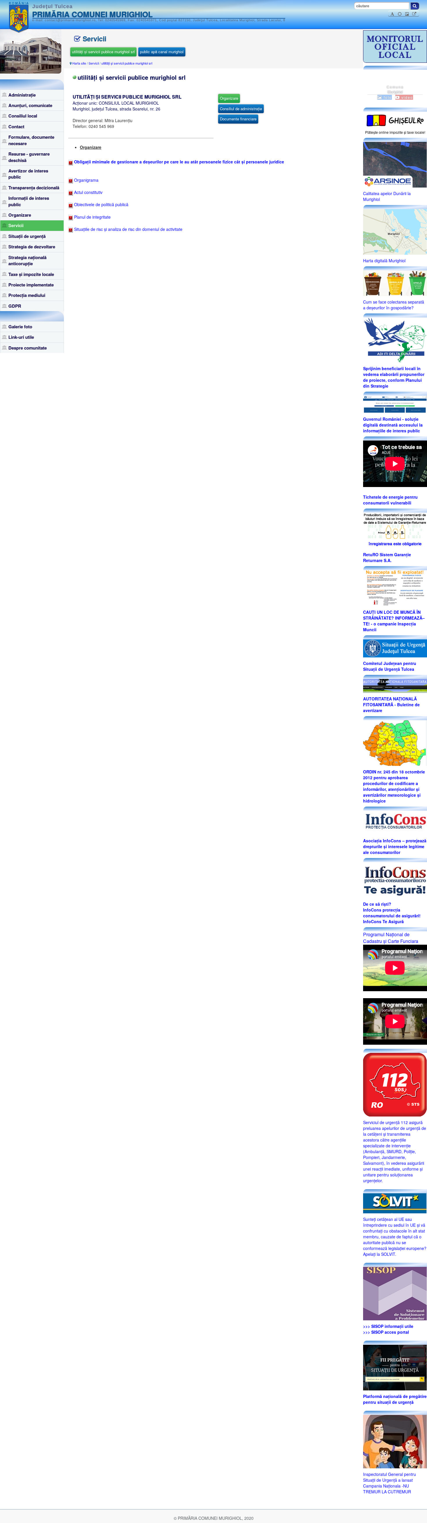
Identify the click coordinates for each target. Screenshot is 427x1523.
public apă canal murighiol (162, 51)
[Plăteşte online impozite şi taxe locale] (395, 120)
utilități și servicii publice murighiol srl (103, 51)
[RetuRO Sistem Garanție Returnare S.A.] (395, 530)
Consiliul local (22, 116)
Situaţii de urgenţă (27, 236)
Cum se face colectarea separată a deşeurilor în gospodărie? (393, 305)
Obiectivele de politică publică (100, 204)
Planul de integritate (92, 217)
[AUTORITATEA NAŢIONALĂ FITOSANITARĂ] (395, 685)
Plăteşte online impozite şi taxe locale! (395, 132)
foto (387, 97)
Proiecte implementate (31, 284)
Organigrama (85, 180)
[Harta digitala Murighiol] (395, 231)
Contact (16, 126)
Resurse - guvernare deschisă (29, 157)
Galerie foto (20, 326)
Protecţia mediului (26, 295)
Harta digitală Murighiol (384, 260)
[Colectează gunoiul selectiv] (395, 283)
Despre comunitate (27, 348)
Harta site (79, 63)
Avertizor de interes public (28, 173)
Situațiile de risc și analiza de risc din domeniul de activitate (127, 229)
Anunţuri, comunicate (30, 105)
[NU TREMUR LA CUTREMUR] (395, 1441)
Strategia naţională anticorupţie (27, 260)
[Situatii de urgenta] (395, 1367)
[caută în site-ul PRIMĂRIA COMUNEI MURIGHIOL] (414, 6)
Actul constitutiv (88, 192)
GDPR (14, 306)
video (406, 97)
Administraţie (22, 95)
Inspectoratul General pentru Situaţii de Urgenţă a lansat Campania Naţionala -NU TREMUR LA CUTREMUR (389, 1483)
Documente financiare (238, 119)
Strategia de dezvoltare (31, 246)
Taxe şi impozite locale (31, 274)
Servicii (16, 225)
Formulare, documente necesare (31, 140)
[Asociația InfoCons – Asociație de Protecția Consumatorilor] (395, 822)
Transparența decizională (33, 187)
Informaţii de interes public (28, 201)
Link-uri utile (21, 337)
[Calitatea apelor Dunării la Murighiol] (395, 164)
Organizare (19, 215)
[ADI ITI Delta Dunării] (395, 339)
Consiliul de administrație (241, 108)
